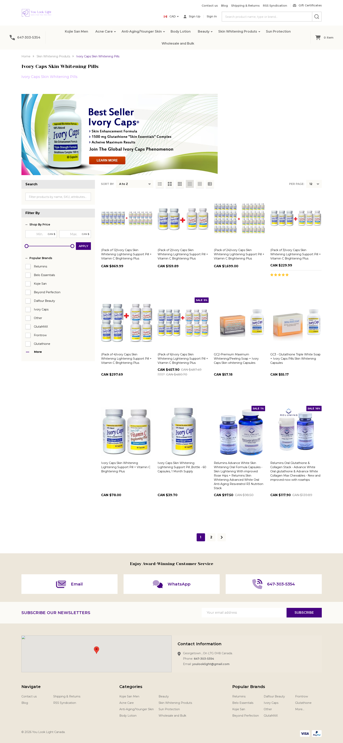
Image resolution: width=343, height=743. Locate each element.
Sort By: (107, 184)
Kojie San (40, 283)
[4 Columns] (190, 184)
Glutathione (42, 344)
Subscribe (304, 612)
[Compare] (148, 283)
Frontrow (40, 335)
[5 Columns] (200, 184)
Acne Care (104, 31)
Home (25, 56)
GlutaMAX (41, 326)
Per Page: (296, 184)
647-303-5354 (204, 658)
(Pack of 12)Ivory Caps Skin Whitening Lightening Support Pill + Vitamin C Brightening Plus (126, 254)
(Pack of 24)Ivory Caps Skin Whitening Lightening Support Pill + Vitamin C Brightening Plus (239, 254)
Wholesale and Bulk (178, 43)
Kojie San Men (76, 31)
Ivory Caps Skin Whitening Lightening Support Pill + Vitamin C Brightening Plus (125, 467)
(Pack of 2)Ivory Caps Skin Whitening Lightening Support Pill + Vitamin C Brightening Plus (183, 254)
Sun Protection (278, 31)
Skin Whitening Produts (237, 31)
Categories (130, 686)
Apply (83, 246)
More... (299, 709)
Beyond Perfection (47, 292)
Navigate (31, 686)
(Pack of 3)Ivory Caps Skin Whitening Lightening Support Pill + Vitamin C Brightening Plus (295, 254)
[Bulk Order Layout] (210, 184)
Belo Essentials (44, 275)
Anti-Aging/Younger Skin (142, 31)
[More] (115, 32)
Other (38, 318)
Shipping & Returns (245, 5)
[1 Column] (160, 184)
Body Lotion (181, 31)
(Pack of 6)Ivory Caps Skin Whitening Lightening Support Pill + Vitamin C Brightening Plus (183, 359)
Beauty (203, 31)
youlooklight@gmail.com (210, 664)
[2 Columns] (170, 184)
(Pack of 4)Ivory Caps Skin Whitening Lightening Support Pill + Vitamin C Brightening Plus (126, 359)
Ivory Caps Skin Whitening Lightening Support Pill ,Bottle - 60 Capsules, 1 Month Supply (182, 467)
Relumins (40, 266)
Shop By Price (39, 224)
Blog (224, 5)
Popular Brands (40, 258)
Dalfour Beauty (44, 301)
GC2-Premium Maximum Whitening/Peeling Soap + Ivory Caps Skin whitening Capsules (236, 359)
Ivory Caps (41, 309)
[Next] (221, 537)
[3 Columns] (180, 184)
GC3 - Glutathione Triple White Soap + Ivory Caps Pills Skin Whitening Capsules (295, 359)
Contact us (210, 5)
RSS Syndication (275, 5)
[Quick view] (139, 283)
